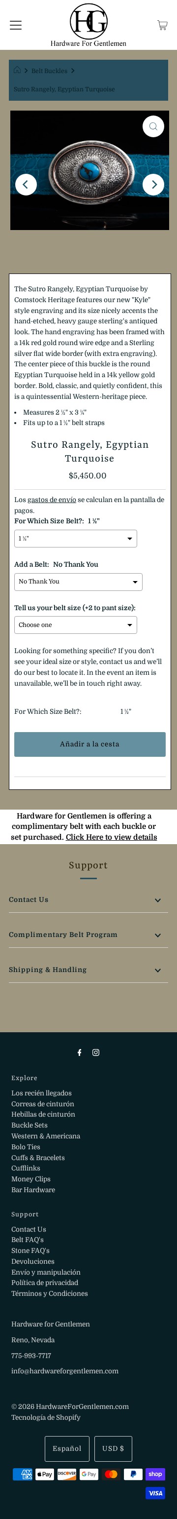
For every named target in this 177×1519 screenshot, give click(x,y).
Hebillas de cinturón (43, 1114)
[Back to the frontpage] (18, 71)
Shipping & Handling (48, 970)
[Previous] (26, 184)
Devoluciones (33, 1261)
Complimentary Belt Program (63, 934)
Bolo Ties (25, 1147)
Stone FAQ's (30, 1250)
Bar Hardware (33, 1190)
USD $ (113, 1448)
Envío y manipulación (46, 1272)
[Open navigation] (15, 24)
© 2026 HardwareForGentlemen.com (70, 1406)
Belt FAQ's (27, 1240)
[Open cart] (162, 24)
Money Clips (31, 1179)
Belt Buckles (49, 71)
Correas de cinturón (42, 1104)
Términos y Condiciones (49, 1293)
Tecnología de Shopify (46, 1417)
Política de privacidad (44, 1282)
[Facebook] (80, 1052)
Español (67, 1448)
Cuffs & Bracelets (38, 1158)
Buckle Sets (29, 1125)
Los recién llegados (41, 1093)
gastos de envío (52, 500)
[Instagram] (95, 1052)
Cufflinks (25, 1168)
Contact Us (29, 899)
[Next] (153, 184)
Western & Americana (45, 1136)
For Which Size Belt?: (48, 711)
